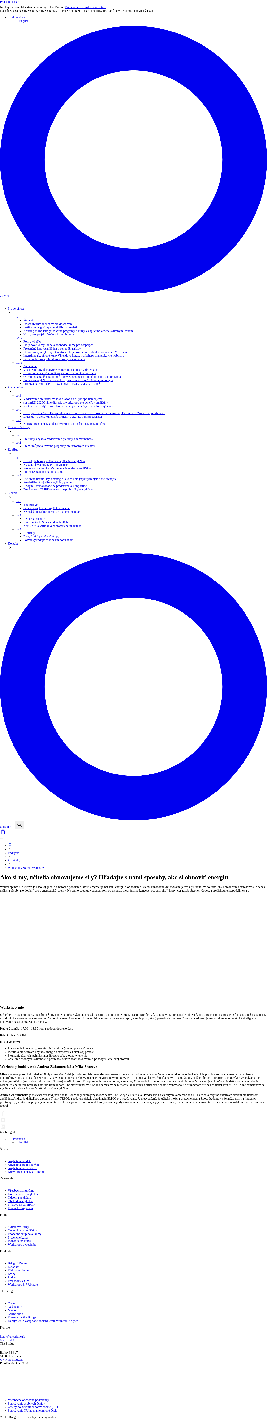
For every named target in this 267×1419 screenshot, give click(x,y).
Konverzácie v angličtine (23, 1194)
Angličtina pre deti (19, 1161)
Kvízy (11, 1274)
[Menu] (1, 838)
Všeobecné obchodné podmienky (28, 1400)
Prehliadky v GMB (19, 1281)
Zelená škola (15, 1313)
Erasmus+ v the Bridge (22, 1317)
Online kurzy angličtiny (22, 1230)
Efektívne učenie (18, 1270)
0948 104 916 (8, 1340)
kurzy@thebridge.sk (12, 1336)
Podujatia (13, 853)
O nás (11, 1303)
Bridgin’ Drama (17, 1263)
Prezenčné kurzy (18, 1237)
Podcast (12, 1277)
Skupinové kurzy (18, 1227)
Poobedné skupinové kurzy (24, 1234)
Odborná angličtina (19, 1197)
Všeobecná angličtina (21, 1190)
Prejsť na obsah (9, 1)
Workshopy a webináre (22, 1244)
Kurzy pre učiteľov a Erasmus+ (27, 1171)
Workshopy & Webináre (23, 1284)
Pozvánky (14, 860)
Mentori (13, 1310)
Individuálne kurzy (19, 1241)
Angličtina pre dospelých (23, 1164)
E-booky (13, 1266)
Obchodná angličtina (20, 1201)
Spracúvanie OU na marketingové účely (32, 1410)
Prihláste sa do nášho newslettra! (85, 7)
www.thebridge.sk (11, 1359)
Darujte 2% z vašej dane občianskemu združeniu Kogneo (43, 1321)
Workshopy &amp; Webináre (26, 867)
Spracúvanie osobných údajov (26, 1403)
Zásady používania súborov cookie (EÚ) (33, 1407)
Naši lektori (15, 1306)
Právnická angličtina (20, 1208)
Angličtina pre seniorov (22, 1168)
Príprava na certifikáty (21, 1204)
